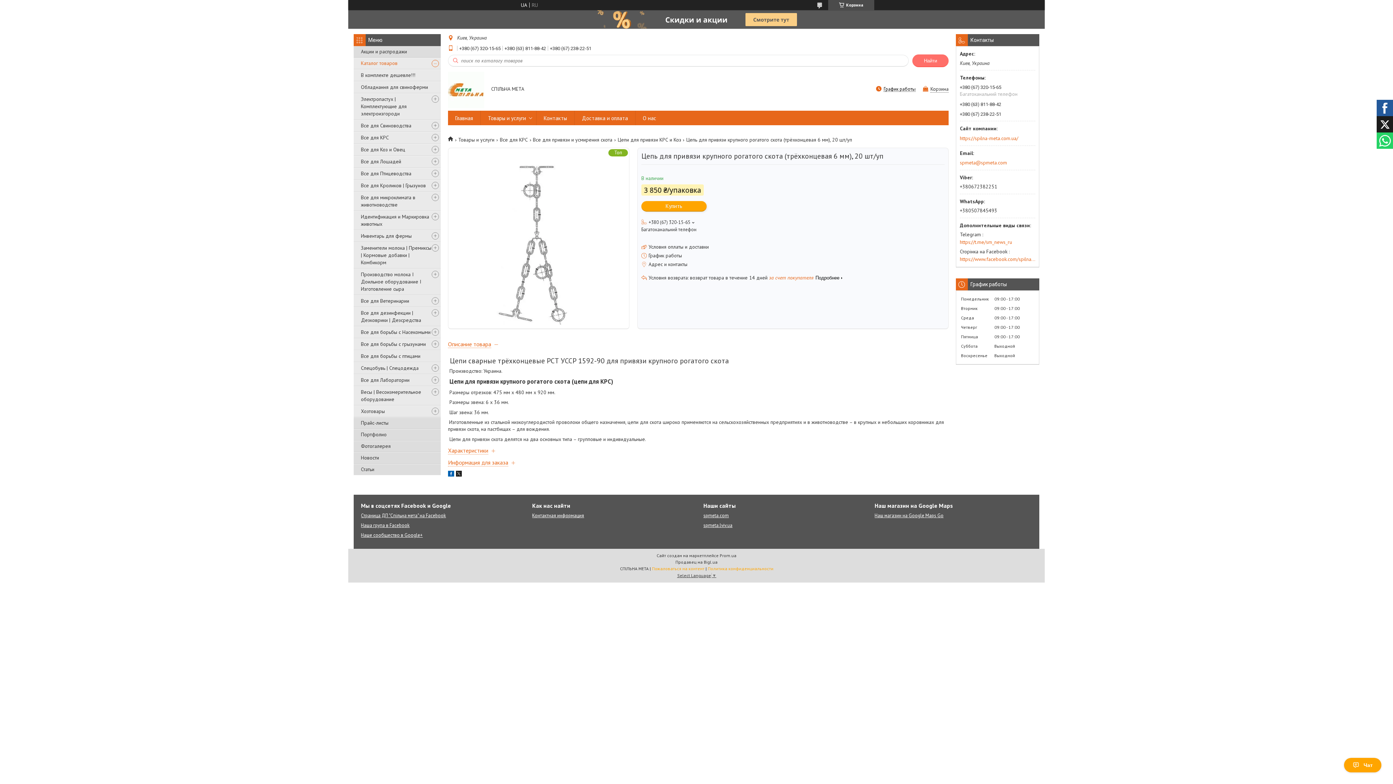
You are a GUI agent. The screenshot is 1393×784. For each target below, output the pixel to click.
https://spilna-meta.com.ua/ (989, 138)
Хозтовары (373, 411)
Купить (674, 206)
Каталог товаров (379, 63)
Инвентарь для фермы (386, 236)
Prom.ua (728, 555)
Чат (1368, 765)
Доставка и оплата (605, 118)
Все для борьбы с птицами (390, 356)
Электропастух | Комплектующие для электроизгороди (384, 106)
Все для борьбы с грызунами (393, 344)
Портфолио (374, 434)
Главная (464, 118)
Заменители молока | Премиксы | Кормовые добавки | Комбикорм (396, 255)
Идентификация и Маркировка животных (395, 220)
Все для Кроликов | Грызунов (393, 185)
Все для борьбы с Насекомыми (396, 332)
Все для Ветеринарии (385, 301)
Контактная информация (558, 516)
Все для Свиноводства (386, 125)
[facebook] (451, 474)
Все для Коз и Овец (383, 149)
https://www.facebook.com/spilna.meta (997, 259)
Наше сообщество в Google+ (392, 535)
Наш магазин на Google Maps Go (909, 516)
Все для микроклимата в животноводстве (388, 201)
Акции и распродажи (384, 51)
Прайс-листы (375, 423)
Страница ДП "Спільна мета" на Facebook (403, 516)
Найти (930, 61)
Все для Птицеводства (386, 173)
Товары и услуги (507, 118)
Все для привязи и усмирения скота (572, 139)
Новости (370, 457)
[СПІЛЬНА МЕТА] (466, 89)
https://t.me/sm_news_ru (986, 242)
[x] (459, 474)
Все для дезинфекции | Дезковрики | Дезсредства (391, 316)
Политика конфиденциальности (740, 568)
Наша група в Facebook (385, 525)
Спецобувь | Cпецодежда (390, 368)
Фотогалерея (376, 446)
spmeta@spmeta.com (983, 162)
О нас (649, 118)
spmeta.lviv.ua (717, 525)
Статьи (367, 469)
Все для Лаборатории (385, 380)
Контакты (555, 118)
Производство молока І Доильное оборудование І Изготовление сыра (391, 281)
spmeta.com (716, 516)
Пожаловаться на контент (678, 568)
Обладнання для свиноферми (394, 87)
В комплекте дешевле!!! (388, 75)
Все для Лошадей (381, 161)
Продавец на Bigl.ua (696, 562)
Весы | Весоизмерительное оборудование (391, 396)
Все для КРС (375, 137)
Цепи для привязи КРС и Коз (649, 139)
